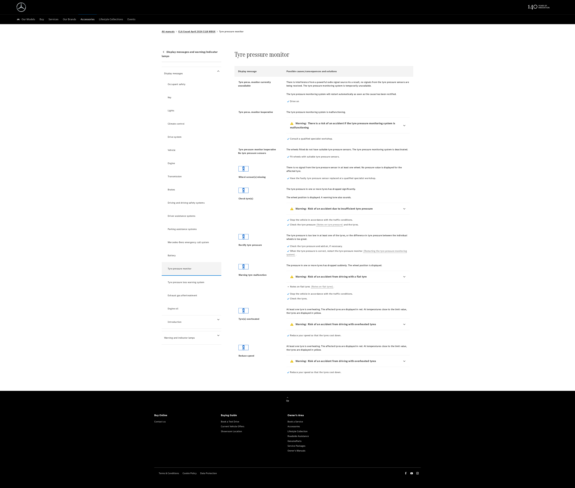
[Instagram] (417, 473)
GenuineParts (294, 441)
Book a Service (295, 421)
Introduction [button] (174, 321)
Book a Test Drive (230, 421)
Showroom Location (231, 431)
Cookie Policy (190, 473)
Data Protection (208, 473)
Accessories (294, 426)
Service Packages (296, 445)
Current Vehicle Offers (232, 426)
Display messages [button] (173, 73)
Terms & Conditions (169, 473)
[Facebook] (406, 473)
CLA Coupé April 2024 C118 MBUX (196, 31)
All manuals (168, 31)
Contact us (160, 421)
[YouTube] (411, 473)
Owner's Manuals (296, 450)
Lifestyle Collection (298, 431)
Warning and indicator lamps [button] (179, 337)
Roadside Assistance (298, 436)
